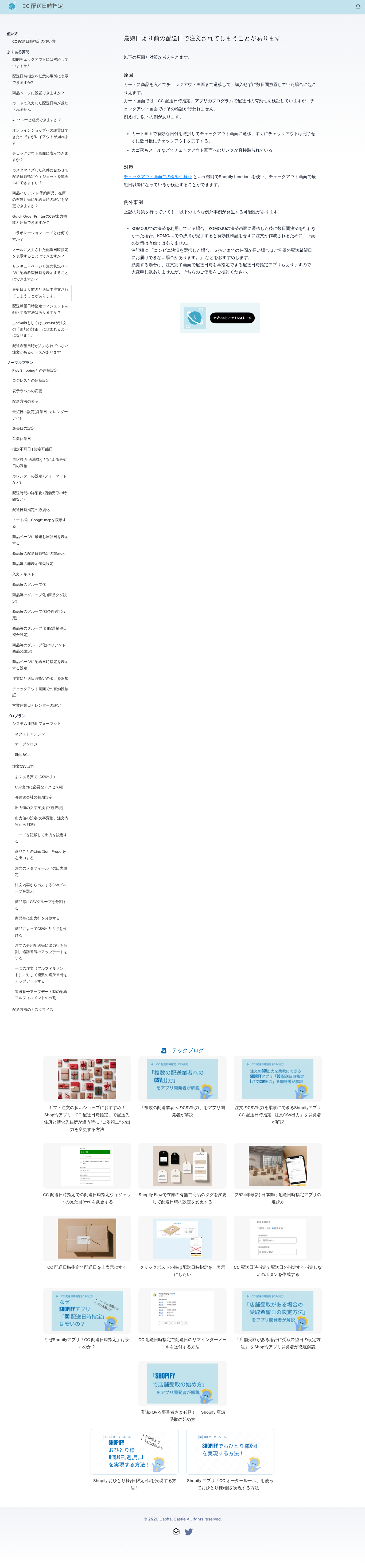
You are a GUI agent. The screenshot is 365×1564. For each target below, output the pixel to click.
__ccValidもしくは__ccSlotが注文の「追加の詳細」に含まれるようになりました (40, 329)
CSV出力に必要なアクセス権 (39, 787)
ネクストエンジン (30, 734)
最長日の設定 (23, 429)
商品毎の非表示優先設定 (32, 564)
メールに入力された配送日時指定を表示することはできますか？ (40, 253)
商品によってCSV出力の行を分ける (41, 932)
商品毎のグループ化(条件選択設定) (39, 615)
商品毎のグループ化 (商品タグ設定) (39, 598)
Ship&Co (22, 755)
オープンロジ (26, 744)
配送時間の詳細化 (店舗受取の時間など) (39, 496)
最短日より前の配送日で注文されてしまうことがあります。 (40, 293)
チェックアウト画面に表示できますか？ (40, 157)
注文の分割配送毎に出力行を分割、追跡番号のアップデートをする (41, 952)
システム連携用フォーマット (36, 724)
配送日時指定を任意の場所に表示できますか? (40, 79)
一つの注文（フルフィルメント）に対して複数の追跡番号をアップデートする (41, 975)
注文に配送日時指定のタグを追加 (40, 679)
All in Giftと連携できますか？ (36, 120)
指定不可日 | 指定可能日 (32, 449)
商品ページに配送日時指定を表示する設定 (40, 665)
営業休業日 (21, 439)
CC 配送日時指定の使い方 (34, 42)
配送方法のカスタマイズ (32, 1010)
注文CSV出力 (23, 767)
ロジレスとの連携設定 (31, 381)
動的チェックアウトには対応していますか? (40, 63)
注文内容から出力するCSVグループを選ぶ (41, 888)
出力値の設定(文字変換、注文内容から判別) (41, 821)
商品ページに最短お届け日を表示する (40, 540)
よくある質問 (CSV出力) (35, 777)
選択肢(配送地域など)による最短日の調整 (39, 463)
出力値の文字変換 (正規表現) (39, 808)
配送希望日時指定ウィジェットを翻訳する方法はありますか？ (40, 309)
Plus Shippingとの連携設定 (35, 371)
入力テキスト (23, 574)
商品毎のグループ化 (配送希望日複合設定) (39, 632)
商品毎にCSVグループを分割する (41, 905)
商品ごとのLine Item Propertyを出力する (40, 855)
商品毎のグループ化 (29, 585)
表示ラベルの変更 (27, 391)
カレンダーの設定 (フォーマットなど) (39, 479)
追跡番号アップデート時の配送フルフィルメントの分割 (41, 995)
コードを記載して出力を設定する (41, 838)
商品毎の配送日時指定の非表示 (38, 554)
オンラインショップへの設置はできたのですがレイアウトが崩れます (40, 137)
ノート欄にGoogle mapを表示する (39, 523)
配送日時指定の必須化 (31, 510)
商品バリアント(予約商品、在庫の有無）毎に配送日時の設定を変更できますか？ (40, 199)
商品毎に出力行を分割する (37, 919)
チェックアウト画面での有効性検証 (40, 692)
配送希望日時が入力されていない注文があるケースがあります (40, 349)
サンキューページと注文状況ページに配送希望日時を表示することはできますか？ (40, 273)
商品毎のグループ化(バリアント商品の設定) (39, 648)
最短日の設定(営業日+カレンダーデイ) (40, 415)
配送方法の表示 (25, 402)
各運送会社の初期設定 (33, 798)
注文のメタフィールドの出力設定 (41, 872)
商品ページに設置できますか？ (38, 93)
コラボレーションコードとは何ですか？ (40, 236)
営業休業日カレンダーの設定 (36, 706)
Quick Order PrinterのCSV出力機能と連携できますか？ (39, 220)
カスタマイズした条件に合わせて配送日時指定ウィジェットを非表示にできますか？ (40, 176)
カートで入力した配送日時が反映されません (40, 106)
